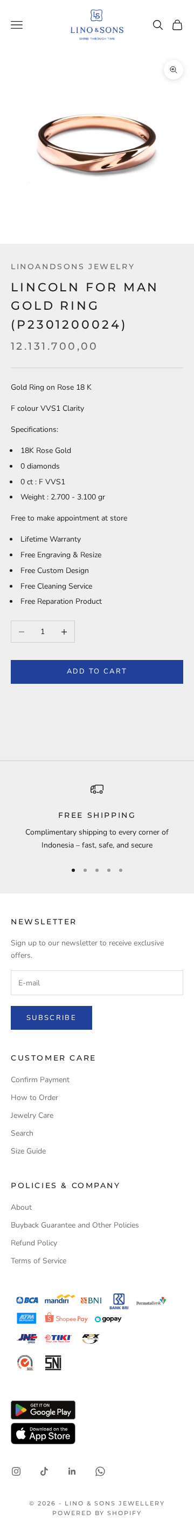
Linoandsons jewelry (73, 266)
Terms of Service (38, 1261)
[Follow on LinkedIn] (72, 1471)
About (21, 1207)
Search (22, 1133)
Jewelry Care (32, 1115)
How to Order (34, 1097)
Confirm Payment (40, 1080)
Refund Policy (34, 1243)
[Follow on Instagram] (16, 1471)
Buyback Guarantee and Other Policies (75, 1225)
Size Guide (28, 1151)
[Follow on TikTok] (44, 1471)
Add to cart (97, 671)
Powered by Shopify (97, 1513)
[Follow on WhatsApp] (100, 1471)
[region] (97, 817)
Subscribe (51, 1018)
